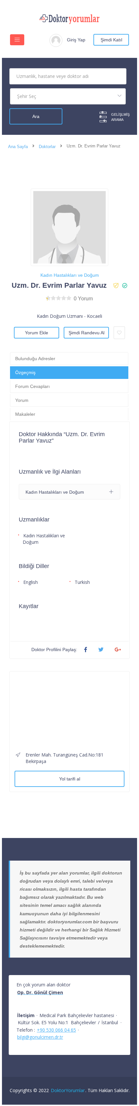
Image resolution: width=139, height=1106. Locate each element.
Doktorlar (47, 146)
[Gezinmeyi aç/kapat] (17, 39)
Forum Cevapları (32, 386)
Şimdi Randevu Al (86, 332)
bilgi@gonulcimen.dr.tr (40, 1037)
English (30, 582)
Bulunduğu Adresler (35, 358)
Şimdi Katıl (111, 39)
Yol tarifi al (69, 778)
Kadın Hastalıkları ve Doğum (69, 275)
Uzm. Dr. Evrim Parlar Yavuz (59, 285)
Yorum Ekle (36, 332)
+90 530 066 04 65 (56, 1030)
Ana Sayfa (18, 146)
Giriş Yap (76, 39)
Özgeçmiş (25, 372)
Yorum (21, 400)
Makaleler (25, 414)
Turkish (82, 582)
